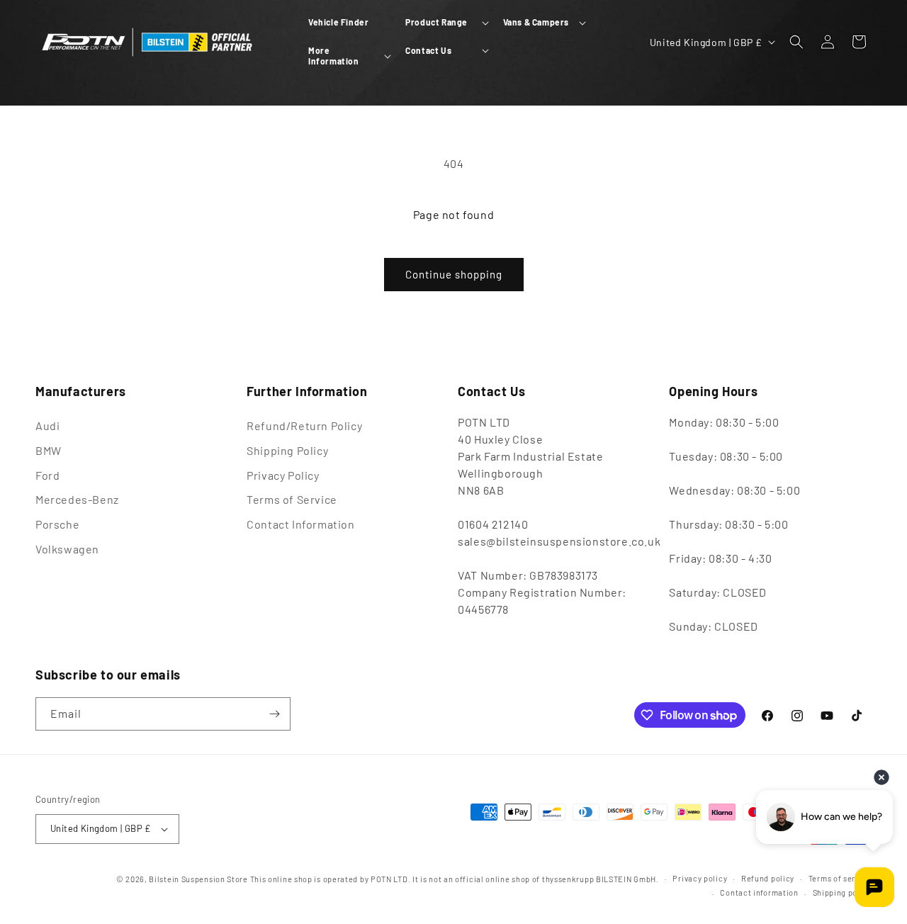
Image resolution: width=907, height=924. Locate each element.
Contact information (759, 892)
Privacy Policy (283, 475)
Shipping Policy (287, 450)
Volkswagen (67, 549)
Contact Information (300, 524)
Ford (47, 475)
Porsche (57, 524)
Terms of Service (292, 499)
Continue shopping (453, 274)
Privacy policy (699, 878)
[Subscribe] (274, 714)
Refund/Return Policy (304, 425)
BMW (48, 450)
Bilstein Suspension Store (198, 879)
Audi (47, 425)
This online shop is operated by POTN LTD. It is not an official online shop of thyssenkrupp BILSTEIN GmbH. (454, 879)
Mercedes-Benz (77, 499)
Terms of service (840, 878)
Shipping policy (842, 892)
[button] (445, 23)
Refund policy (767, 878)
